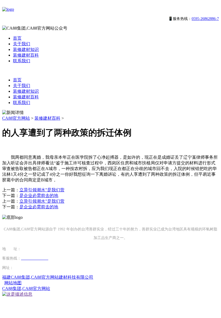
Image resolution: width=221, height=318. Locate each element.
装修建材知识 (26, 49)
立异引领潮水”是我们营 (41, 190)
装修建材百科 (26, 55)
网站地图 (13, 283)
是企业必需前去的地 (38, 195)
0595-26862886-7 (205, 19)
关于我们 (21, 44)
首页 (17, 38)
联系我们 (21, 60)
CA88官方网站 (16, 118)
